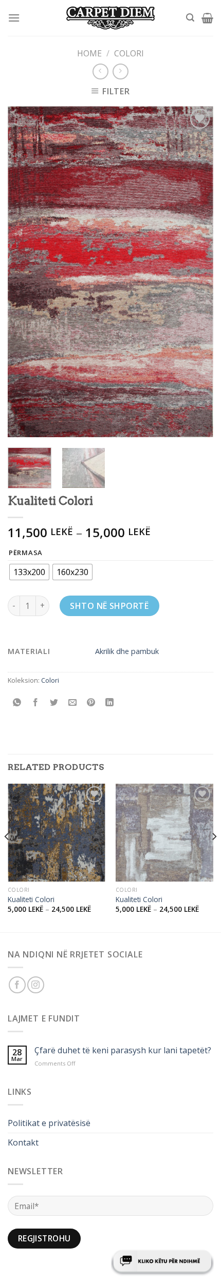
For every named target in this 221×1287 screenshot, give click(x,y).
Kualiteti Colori (31, 899)
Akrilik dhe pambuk (127, 651)
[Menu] (14, 17)
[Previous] (24, 271)
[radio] (29, 572)
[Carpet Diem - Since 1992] (111, 18)
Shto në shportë (109, 605)
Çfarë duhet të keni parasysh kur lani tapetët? (122, 1050)
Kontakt (23, 1142)
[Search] (190, 18)
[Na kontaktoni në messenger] (162, 1261)
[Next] (196, 271)
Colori (129, 53)
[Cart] (207, 18)
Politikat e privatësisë (49, 1123)
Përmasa (26, 553)
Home (89, 53)
